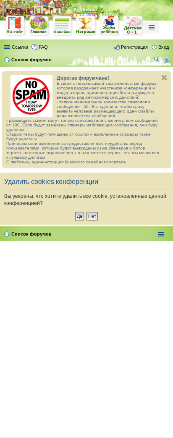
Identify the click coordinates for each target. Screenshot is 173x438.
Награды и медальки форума (86, 25)
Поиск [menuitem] (157, 60)
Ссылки (20, 47)
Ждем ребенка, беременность (110, 26)
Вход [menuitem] (163, 47)
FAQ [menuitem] (43, 47)
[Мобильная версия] (167, 60)
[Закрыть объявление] (164, 77)
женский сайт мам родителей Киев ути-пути (15, 26)
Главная (39, 26)
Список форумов (31, 233)
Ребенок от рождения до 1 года (133, 26)
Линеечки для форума (62, 26)
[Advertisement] (86, 337)
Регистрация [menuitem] (134, 47)
